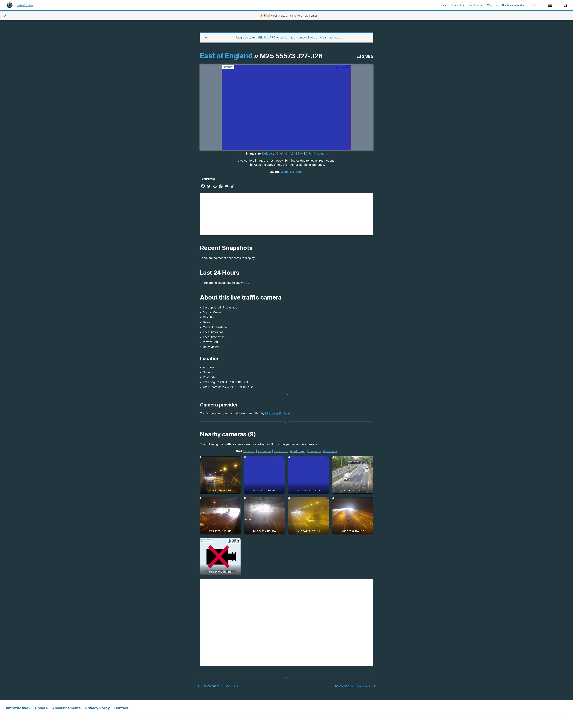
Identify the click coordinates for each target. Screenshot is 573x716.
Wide (284, 171)
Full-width (297, 171)
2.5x (309, 153)
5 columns (314, 451)
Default (267, 153)
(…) (531, 5)
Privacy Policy (97, 708)
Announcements (66, 708)
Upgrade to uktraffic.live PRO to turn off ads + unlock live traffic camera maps (288, 37)
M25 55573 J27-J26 (291, 56)
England (456, 5)
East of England (226, 55)
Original (281, 153)
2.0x (300, 153)
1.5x (292, 153)
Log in (443, 5)
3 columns (281, 451)
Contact (121, 708)
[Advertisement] (286, 214)
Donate (41, 708)
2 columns (264, 451)
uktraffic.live (25, 5)
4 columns (297, 451)
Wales (490, 5)
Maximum (320, 153)
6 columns (330, 451)
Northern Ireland (512, 5)
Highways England (277, 413)
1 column (249, 451)
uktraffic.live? (18, 708)
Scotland (474, 5)
